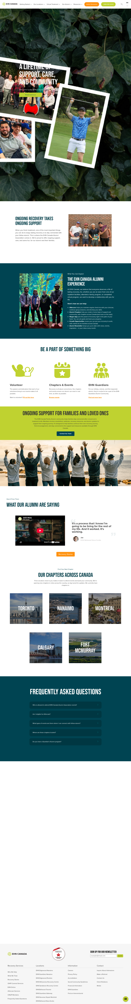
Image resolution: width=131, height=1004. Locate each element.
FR (127, 6)
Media (99, 986)
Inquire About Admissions (105, 970)
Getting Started (25, 4)
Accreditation (72, 978)
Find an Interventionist (75, 993)
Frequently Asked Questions (17, 999)
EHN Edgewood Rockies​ (44, 978)
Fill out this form (28, 397)
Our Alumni (66, 4)
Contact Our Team (65, 434)
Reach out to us (30, 95)
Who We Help (12, 972)
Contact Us (100, 978)
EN (127, 3)
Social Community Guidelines (78, 982)
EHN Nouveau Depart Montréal (46, 997)
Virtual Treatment (52, 4)
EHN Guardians (73, 989)
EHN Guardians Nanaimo (44, 974)
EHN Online (12, 987)
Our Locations (38, 4)
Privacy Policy (72, 974)
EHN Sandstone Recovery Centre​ (47, 986)
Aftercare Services (14, 991)
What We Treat (12, 976)
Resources (77, 4)
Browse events (54, 397)
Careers (70, 970)
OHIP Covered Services (15, 983)
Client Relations (102, 982)
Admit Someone (91, 4)
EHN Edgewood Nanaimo (44, 970)
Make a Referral (102, 974)
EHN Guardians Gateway (44, 993)
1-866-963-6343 (108, 4)
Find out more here (95, 397)
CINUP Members (13, 995)
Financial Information (75, 986)
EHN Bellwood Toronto (43, 989)
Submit (120, 956)
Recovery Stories (65, 554)
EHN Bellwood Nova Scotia (45, 1001)
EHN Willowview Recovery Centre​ (47, 982)
